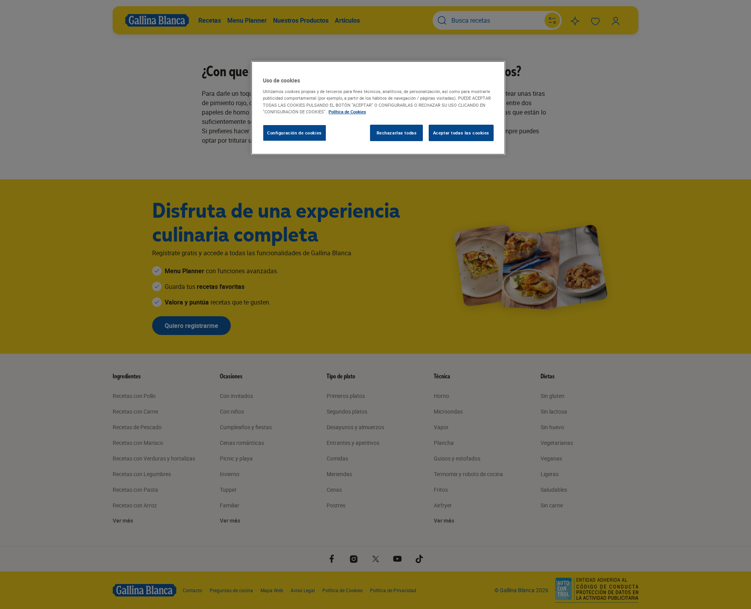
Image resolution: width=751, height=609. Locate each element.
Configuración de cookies (294, 133)
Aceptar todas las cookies (461, 133)
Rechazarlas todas (397, 133)
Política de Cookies (347, 112)
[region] (378, 108)
